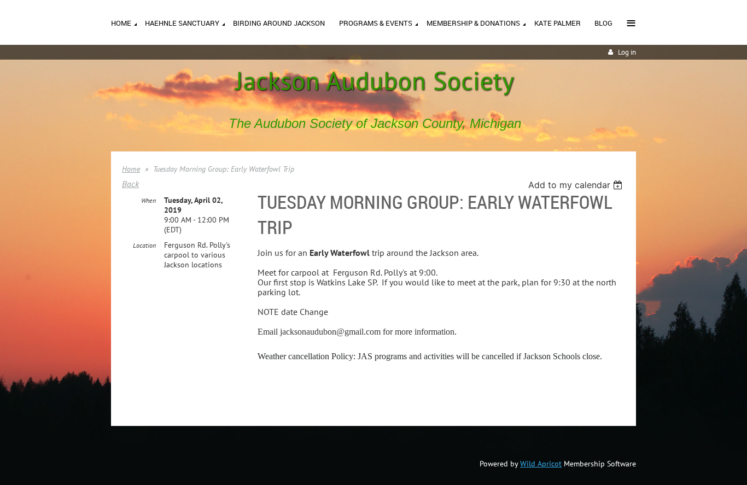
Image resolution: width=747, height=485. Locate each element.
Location (144, 245)
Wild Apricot (541, 464)
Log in (627, 52)
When (148, 200)
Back (130, 183)
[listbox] (576, 184)
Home (131, 169)
